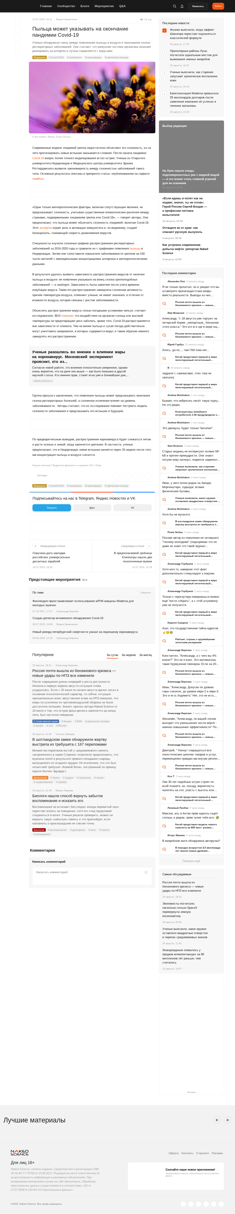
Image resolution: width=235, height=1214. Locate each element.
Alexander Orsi (176, 281)
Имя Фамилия (176, 313)
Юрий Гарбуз (176, 344)
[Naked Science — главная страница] (24, 6)
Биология (39, 830)
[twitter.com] (183, 1204)
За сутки (112, 655)
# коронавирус (93, 57)
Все (84, 579)
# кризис (38, 725)
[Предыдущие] (217, 1120)
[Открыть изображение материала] (92, 97)
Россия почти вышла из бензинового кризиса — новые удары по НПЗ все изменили (74, 673)
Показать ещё (191, 861)
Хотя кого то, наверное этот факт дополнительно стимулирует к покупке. (188, 571)
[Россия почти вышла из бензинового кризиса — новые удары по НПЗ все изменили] (137, 683)
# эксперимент (42, 834)
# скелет (99, 777)
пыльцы (135, 248)
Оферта (174, 1153)
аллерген (46, 227)
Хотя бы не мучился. (176, 514)
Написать (198, 6)
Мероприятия (104, 6)
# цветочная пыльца (116, 57)
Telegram (52, 507)
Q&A (122, 6)
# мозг (92, 830)
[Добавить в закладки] (17, 21)
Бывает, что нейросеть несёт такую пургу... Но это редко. (191, 403)
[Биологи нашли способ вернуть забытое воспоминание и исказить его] (137, 809)
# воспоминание (57, 830)
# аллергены (74, 57)
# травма (61, 782)
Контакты (187, 1153)
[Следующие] (227, 1120)
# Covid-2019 (56, 57)
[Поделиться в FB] (17, 29)
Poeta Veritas (175, 532)
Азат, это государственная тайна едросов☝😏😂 (190, 630)
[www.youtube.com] (198, 1204)
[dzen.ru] (206, 1204)
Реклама (217, 1153)
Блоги (85, 6)
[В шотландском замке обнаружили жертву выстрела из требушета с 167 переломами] (137, 752)
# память (104, 830)
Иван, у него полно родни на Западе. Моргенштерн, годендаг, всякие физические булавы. (187, 487)
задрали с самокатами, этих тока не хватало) (186, 375)
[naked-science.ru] (221, 1204)
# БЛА (78, 721)
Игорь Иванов (176, 835)
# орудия (68, 777)
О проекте (202, 1153)
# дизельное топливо (97, 721)
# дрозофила (77, 830)
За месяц (145, 655)
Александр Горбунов (180, 563)
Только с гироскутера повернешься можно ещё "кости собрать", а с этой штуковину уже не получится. (190, 601)
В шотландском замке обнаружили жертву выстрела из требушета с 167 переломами (69, 741)
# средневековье (43, 782)
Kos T (171, 776)
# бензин (66, 721)
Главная (46, 6)
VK (132, 507)
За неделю (129, 655)
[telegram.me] (214, 1204)
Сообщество (66, 6)
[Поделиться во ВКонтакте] (17, 55)
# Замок (55, 777)
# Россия (61, 725)
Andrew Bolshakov (179, 395)
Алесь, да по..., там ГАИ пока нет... (185, 350)
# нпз (50, 725)
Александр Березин (67, 611)
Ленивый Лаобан (178, 807)
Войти (218, 6)
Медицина (39, 57)
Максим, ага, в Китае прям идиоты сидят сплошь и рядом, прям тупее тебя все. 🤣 (190, 815)
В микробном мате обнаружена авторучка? (191, 840)
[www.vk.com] (191, 1204)
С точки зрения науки (46, 721)
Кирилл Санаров (178, 622)
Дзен (92, 507)
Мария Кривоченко (66, 19)
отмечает (67, 315)
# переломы (84, 777)
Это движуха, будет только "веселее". (187, 428)
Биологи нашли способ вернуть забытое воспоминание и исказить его (67, 798)
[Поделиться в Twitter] (17, 38)
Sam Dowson (175, 445)
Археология (40, 777)
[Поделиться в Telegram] (17, 46)
